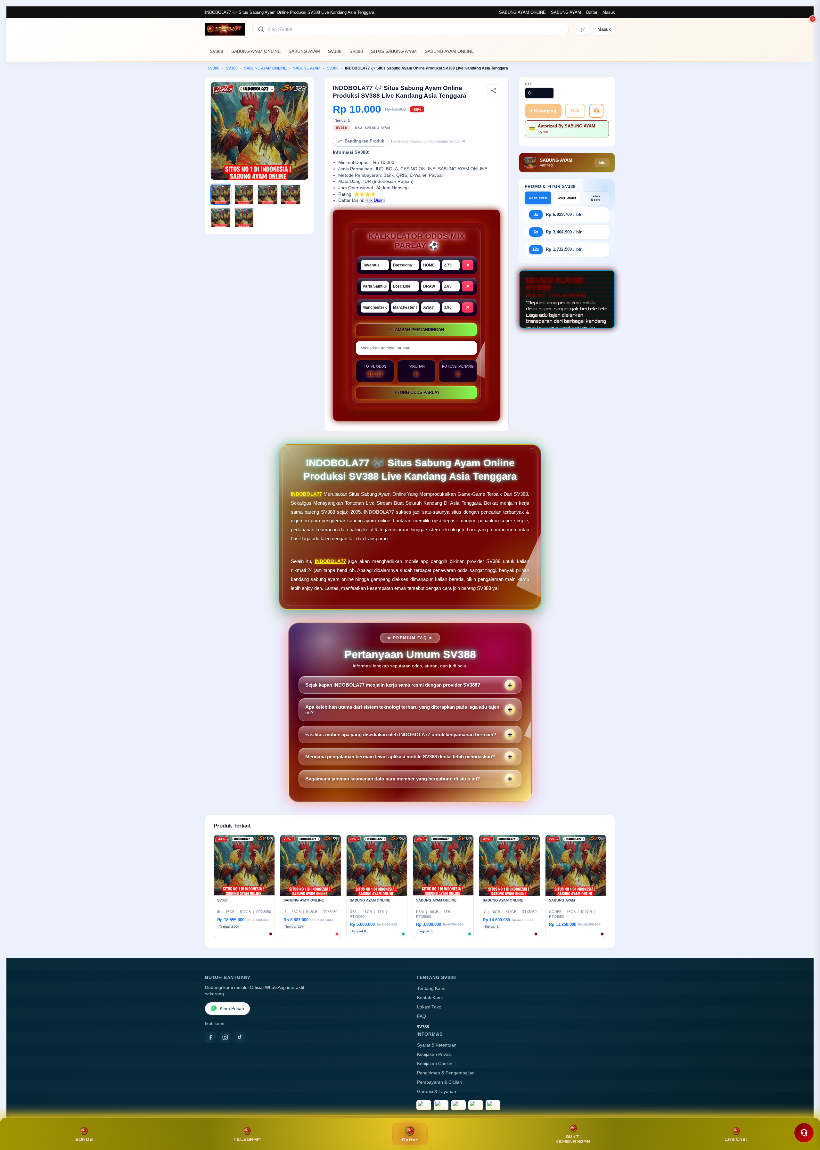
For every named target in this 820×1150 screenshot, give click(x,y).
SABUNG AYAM (566, 12)
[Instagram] (225, 1037)
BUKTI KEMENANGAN (573, 1139)
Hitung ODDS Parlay (416, 392)
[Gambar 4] (290, 194)
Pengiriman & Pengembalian (446, 1073)
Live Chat (736, 1139)
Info (602, 162)
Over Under (567, 198)
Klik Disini (375, 200)
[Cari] (261, 29)
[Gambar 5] (220, 218)
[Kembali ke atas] (806, 1117)
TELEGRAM (247, 1139)
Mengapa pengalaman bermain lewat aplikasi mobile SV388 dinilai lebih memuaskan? (400, 756)
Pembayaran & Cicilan (439, 1082)
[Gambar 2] (244, 194)
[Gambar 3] (267, 194)
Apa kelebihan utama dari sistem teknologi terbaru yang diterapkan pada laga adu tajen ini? (402, 709)
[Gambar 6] (244, 218)
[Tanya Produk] (596, 111)
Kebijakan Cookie (434, 1063)
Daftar (591, 12)
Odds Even (538, 198)
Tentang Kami (431, 988)
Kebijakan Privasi (434, 1054)
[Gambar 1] (220, 194)
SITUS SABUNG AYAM (394, 51)
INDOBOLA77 (306, 494)
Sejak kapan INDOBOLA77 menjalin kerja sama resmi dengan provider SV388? (392, 685)
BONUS (84, 1139)
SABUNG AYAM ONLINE (522, 12)
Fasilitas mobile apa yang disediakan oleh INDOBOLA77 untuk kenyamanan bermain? (400, 734)
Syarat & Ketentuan (436, 1045)
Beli (575, 110)
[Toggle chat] (804, 1132)
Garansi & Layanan (436, 1091)
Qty (528, 84)
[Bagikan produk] (493, 90)
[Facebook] (210, 1037)
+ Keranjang (543, 110)
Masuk (609, 12)
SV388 (216, 51)
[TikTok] (239, 1037)
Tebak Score (596, 197)
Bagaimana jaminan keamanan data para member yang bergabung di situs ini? (392, 778)
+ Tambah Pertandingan (416, 329)
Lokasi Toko (429, 1007)
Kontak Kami (430, 997)
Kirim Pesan (232, 1008)
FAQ (421, 1016)
